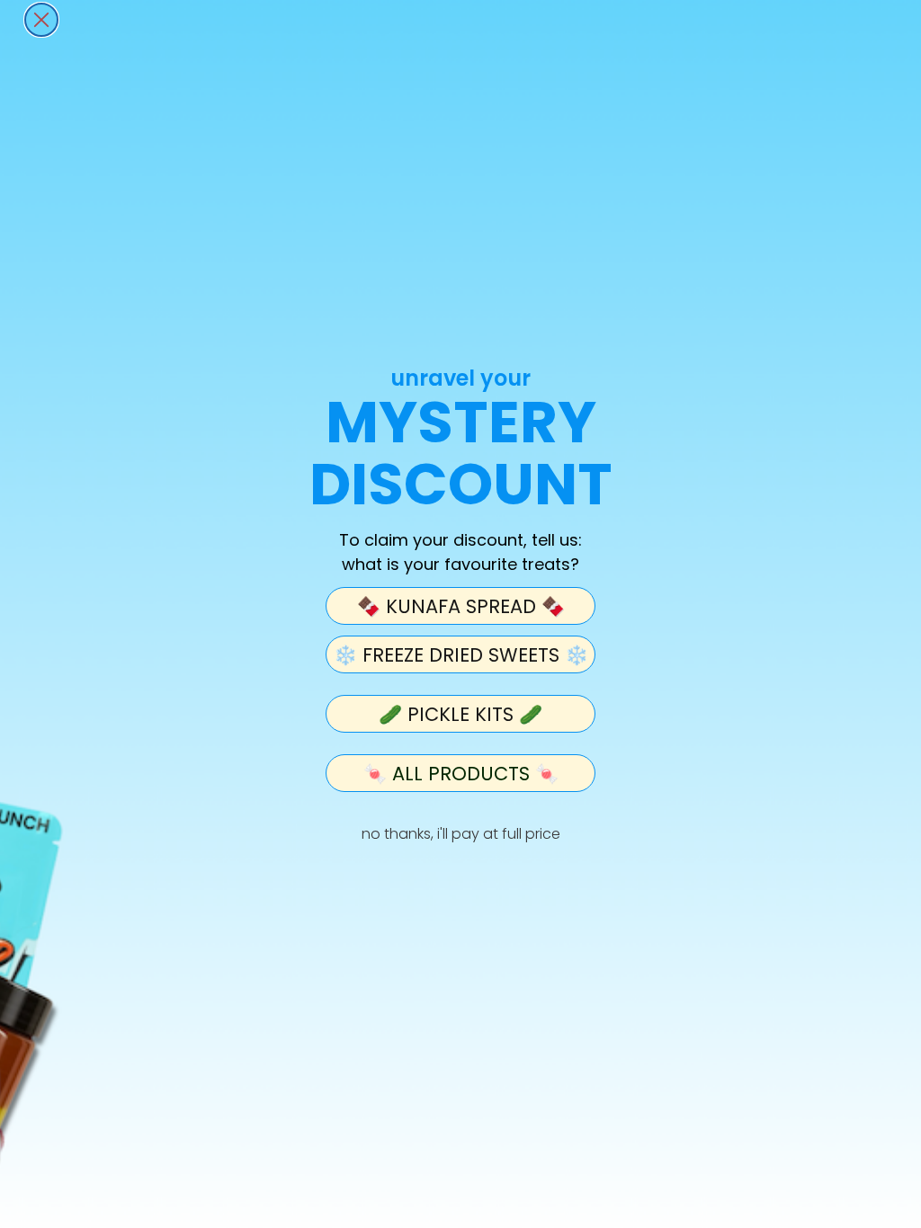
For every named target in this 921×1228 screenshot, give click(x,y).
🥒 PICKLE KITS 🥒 (460, 714)
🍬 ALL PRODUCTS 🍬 (461, 774)
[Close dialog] (41, 20)
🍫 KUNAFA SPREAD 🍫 (461, 606)
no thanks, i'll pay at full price (461, 833)
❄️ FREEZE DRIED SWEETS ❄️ (461, 655)
